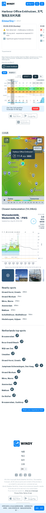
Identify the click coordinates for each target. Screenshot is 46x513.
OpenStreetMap (32, 195)
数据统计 (12, 72)
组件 (23, 460)
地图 (23, 452)
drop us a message (31, 491)
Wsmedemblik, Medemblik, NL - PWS (14, 216)
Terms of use (27, 493)
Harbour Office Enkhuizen (23, 151)
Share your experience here (33, 410)
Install (35, 108)
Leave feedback (11, 66)
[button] (37, 221)
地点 (23, 456)
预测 (4, 72)
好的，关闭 (39, 508)
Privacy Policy (18, 493)
